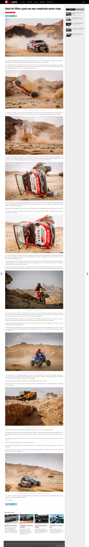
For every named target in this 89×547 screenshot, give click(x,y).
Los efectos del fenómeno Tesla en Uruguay (77, 13)
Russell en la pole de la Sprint (11, 525)
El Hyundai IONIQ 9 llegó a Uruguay (77, 18)
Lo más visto (71, 9)
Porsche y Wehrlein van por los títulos (78, 28)
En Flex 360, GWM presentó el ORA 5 (77, 23)
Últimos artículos (80, 9)
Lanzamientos (42, 1)
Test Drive (23, 1)
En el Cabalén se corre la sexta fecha (56, 526)
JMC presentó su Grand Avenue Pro (77, 33)
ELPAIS (29, 545)
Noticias (36, 1)
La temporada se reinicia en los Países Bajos (26, 526)
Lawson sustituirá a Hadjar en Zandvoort (41, 526)
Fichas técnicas (29, 1)
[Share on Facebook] (9, 520)
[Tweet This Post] (11, 520)
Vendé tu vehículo (50, 1)
